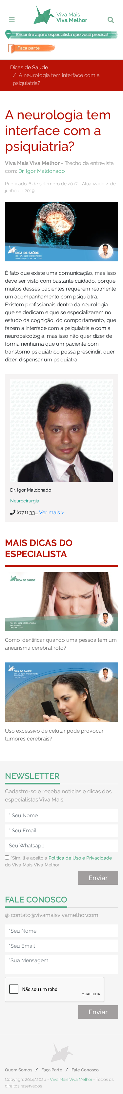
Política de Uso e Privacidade (80, 858)
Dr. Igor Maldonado (41, 171)
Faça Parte (51, 1069)
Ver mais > (51, 512)
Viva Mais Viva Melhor (71, 1079)
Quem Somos (18, 1069)
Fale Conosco (85, 1069)
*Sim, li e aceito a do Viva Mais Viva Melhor (58, 861)
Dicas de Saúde (29, 67)
